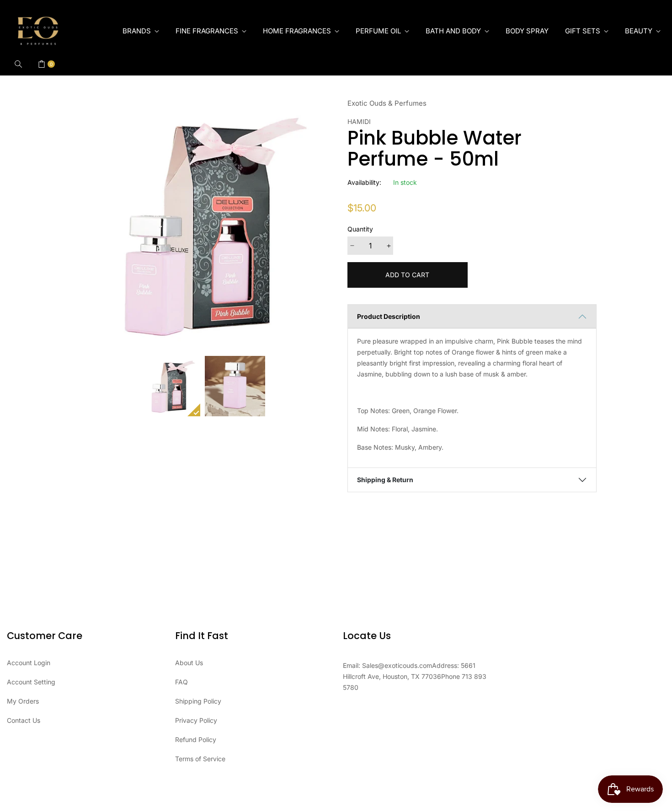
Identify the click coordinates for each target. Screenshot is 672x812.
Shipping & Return (385, 480)
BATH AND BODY (454, 31)
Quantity (360, 229)
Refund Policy (195, 739)
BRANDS (138, 31)
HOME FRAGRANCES (298, 31)
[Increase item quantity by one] (388, 246)
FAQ (181, 682)
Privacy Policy (196, 720)
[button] (18, 64)
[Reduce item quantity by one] (352, 246)
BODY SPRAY (527, 31)
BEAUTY (639, 31)
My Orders (23, 701)
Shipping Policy (198, 701)
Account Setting (31, 682)
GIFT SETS (583, 31)
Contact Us (23, 720)
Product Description (388, 316)
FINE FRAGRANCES (208, 31)
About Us (189, 663)
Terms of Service (200, 759)
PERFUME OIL (379, 31)
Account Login (28, 663)
